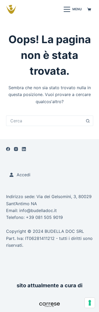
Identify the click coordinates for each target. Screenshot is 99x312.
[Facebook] (8, 149)
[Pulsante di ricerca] (88, 120)
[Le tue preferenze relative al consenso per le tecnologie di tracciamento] (90, 303)
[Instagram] (16, 149)
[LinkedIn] (24, 149)
